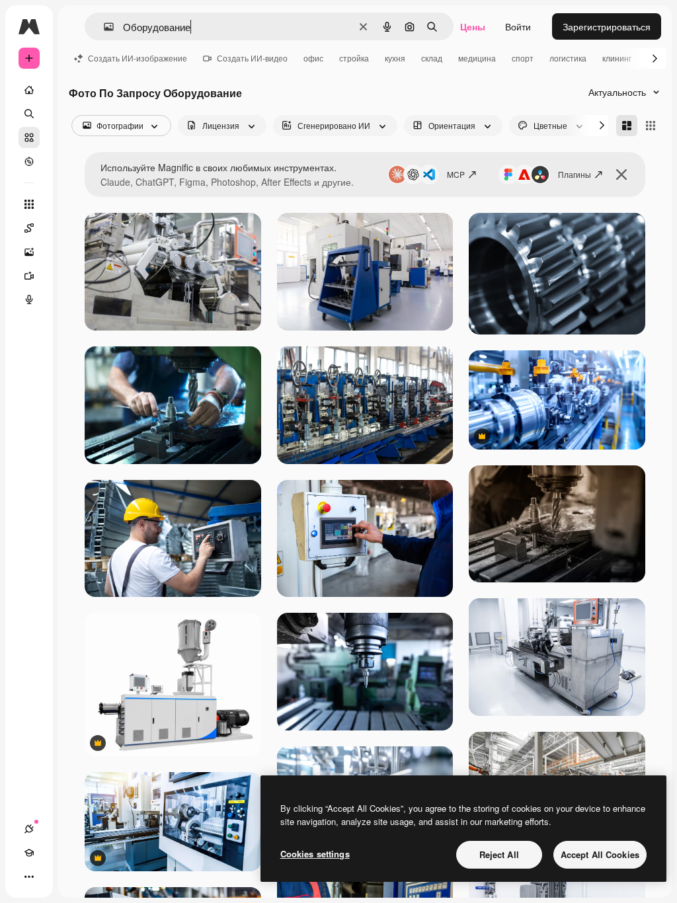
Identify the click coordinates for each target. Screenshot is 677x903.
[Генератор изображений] (29, 251)
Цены (472, 26)
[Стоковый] (29, 137)
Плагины (574, 174)
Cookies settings (315, 853)
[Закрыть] (621, 174)
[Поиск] (29, 113)
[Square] (650, 125)
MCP (456, 174)
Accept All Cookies (600, 854)
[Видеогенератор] (29, 275)
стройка (354, 57)
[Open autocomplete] (103, 27)
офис (313, 57)
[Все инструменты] (29, 204)
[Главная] (29, 89)
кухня (395, 57)
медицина (477, 57)
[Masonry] (626, 125)
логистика (567, 57)
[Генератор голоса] (29, 299)
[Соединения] (29, 829)
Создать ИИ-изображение (137, 57)
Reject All (499, 854)
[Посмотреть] (29, 161)
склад (431, 57)
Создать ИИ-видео (252, 57)
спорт (523, 57)
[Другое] (29, 876)
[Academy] (29, 852)
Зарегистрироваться (607, 26)
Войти (518, 26)
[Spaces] (29, 228)
